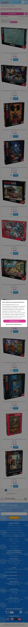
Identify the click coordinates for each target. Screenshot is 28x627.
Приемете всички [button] (14, 321)
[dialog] (14, 313)
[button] (14, 324)
